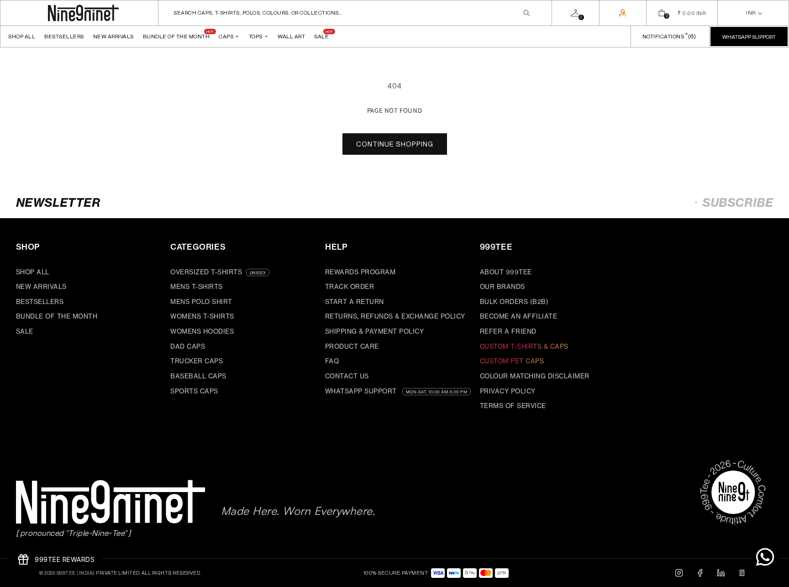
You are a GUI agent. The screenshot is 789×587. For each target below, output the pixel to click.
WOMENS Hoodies (202, 331)
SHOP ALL (21, 36)
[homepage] (83, 13)
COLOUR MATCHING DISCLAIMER (534, 376)
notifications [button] (668, 36)
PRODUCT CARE (352, 346)
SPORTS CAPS (194, 391)
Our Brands (502, 286)
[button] (355, 13)
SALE (24, 331)
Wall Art (291, 36)
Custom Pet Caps (512, 361)
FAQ (332, 361)
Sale (321, 36)
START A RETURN (354, 301)
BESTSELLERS (64, 36)
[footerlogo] (102, 502)
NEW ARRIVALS (113, 36)
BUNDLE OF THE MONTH (57, 316)
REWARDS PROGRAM (360, 272)
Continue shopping (394, 144)
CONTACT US (347, 376)
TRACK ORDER (349, 286)
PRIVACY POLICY (508, 391)
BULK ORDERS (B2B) (514, 301)
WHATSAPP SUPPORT (361, 391)
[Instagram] (679, 573)
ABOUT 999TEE (506, 272)
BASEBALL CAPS (198, 376)
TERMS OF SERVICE (513, 405)
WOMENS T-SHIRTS (202, 316)
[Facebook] (700, 573)
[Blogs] (742, 573)
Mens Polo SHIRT (201, 301)
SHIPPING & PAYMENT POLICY (374, 331)
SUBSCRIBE (737, 202)
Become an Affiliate (519, 316)
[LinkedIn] (721, 573)
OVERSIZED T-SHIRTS (206, 272)
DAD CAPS (187, 346)
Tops (259, 35)
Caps (229, 35)
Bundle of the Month (176, 36)
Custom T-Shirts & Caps (524, 346)
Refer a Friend (508, 331)
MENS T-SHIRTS (196, 286)
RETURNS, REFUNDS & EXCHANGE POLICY (395, 316)
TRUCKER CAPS (196, 361)
